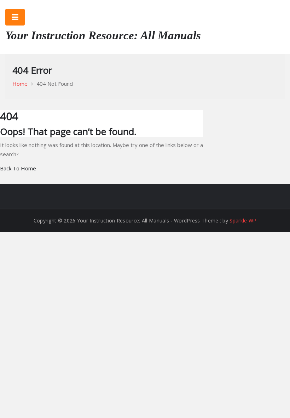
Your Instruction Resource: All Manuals (103, 35)
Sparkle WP (243, 220)
